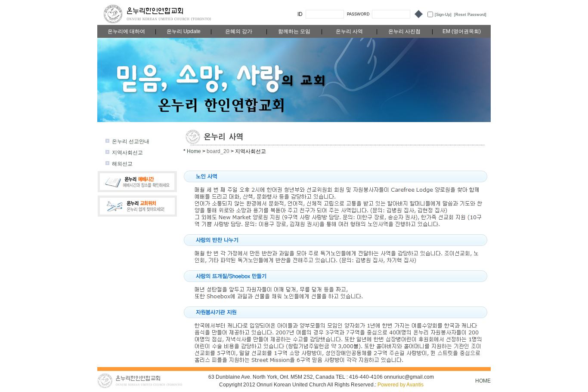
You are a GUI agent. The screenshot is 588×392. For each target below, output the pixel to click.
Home (194, 151)
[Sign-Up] (443, 14)
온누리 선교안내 (130, 141)
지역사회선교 (127, 153)
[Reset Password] (470, 14)
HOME (483, 381)
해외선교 (122, 164)
